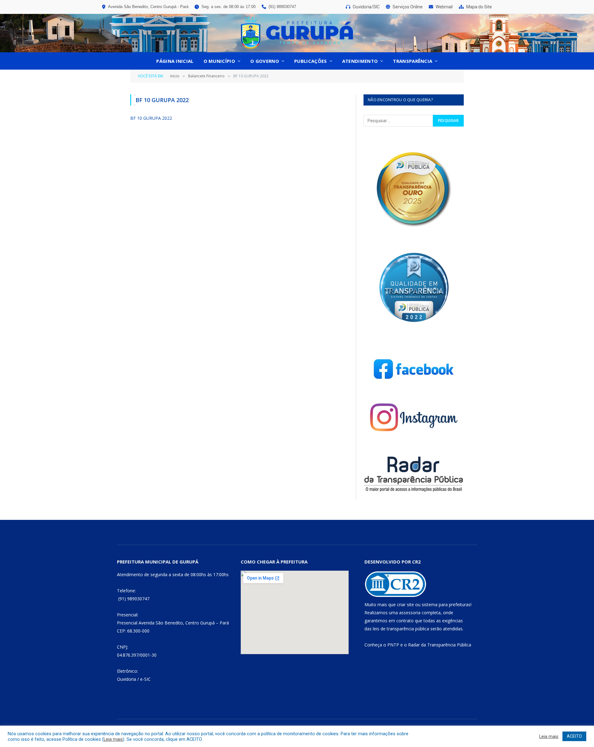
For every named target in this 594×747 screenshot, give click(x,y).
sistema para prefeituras (446, 604)
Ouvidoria (126, 679)
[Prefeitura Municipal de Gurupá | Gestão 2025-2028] (297, 33)
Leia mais (113, 739)
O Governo (264, 61)
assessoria (409, 612)
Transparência (412, 61)
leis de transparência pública (401, 629)
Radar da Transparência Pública (439, 645)
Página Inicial (174, 61)
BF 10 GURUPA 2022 (151, 118)
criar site (405, 604)
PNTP (393, 645)
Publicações (310, 61)
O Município (219, 61)
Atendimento (360, 61)
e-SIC (145, 679)
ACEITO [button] (574, 736)
